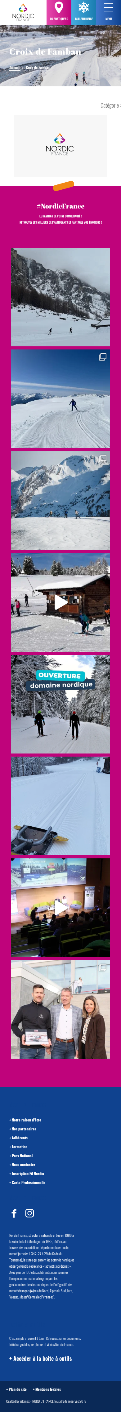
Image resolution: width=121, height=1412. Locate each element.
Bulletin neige (84, 19)
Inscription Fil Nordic (28, 1173)
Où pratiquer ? (59, 19)
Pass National (22, 1155)
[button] (108, 7)
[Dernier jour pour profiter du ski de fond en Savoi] (60, 297)
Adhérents (20, 1137)
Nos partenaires (24, 1128)
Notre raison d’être (26, 1119)
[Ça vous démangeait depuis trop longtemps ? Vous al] (60, 806)
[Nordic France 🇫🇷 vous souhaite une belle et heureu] (60, 500)
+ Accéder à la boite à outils (40, 1358)
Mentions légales (48, 1389)
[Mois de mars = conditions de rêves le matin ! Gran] (60, 398)
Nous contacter (23, 1164)
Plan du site (18, 1389)
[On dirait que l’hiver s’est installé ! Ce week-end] (60, 602)
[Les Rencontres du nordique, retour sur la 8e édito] (60, 907)
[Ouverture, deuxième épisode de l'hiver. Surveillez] (60, 704)
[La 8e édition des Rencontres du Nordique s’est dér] (60, 1009)
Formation (19, 1146)
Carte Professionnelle (28, 1182)
